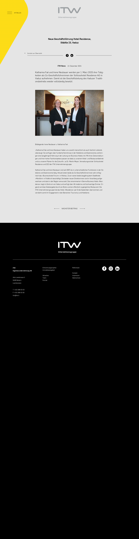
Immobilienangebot (49, 270)
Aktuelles (46, 275)
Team (44, 278)
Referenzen (76, 268)
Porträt (45, 280)
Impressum (76, 275)
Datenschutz (76, 278)
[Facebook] (67, 55)
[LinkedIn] (71, 55)
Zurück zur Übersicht (34, 53)
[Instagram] (111, 268)
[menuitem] (67, 55)
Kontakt (74, 273)
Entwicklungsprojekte (49, 268)
